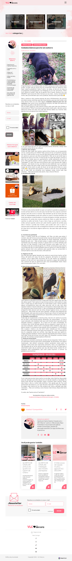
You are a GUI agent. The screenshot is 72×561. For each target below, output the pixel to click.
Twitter (57, 397)
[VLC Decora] (11, 2)
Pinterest (45, 397)
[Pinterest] (36, 552)
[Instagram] (36, 542)
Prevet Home (25, 405)
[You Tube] (36, 549)
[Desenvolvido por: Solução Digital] (62, 558)
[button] (56, 410)
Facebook (32, 397)
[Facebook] (36, 538)
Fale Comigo (36, 535)
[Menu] (65, 2)
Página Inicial (37, 532)
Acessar (10, 218)
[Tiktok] (36, 545)
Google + (51, 397)
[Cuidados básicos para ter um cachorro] (43, 69)
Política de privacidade (11, 557)
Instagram (39, 397)
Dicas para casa (40, 45)
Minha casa (27, 45)
